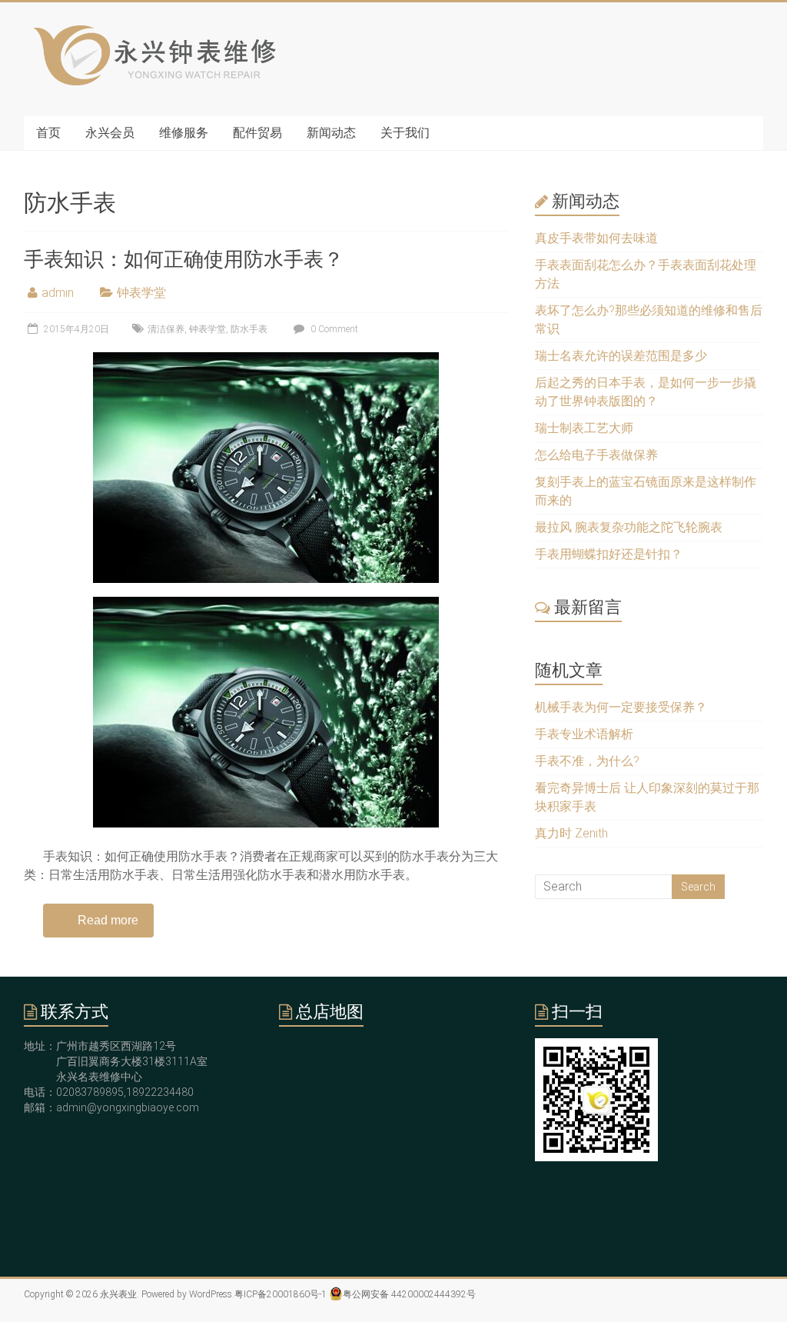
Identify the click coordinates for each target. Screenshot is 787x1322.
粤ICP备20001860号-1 (280, 1294)
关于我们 (405, 132)
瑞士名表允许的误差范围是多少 (621, 355)
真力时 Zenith (571, 833)
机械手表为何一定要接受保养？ (621, 707)
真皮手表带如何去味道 (596, 238)
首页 (48, 132)
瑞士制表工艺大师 (584, 428)
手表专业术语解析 (584, 734)
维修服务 (183, 132)
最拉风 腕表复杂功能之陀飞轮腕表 (628, 527)
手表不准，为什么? (587, 761)
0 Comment (333, 329)
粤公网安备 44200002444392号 (409, 1294)
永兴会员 (109, 132)
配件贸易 (257, 132)
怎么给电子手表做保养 (596, 455)
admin (58, 292)
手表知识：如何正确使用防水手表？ (184, 259)
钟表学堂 (141, 292)
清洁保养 (166, 329)
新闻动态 (331, 132)
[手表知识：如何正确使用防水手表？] (266, 359)
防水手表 (249, 329)
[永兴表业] (152, 32)
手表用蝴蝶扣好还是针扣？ (608, 554)
